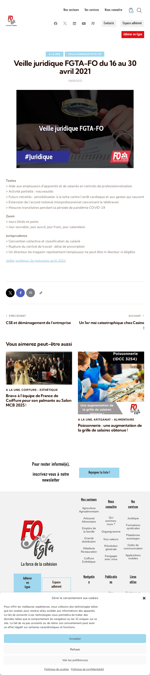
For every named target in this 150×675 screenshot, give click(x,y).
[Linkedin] (74, 23)
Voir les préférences (75, 660)
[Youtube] (83, 23)
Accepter (75, 639)
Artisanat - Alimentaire (114, 419)
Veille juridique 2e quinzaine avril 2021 (36, 260)
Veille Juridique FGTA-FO (84, 54)
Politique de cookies (56, 669)
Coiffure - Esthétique (39, 390)
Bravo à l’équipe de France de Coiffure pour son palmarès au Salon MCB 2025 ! (38, 400)
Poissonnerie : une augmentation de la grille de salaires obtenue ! (110, 427)
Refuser (75, 649)
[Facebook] (55, 23)
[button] (144, 598)
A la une (54, 54)
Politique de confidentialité (87, 669)
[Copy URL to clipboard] (40, 292)
